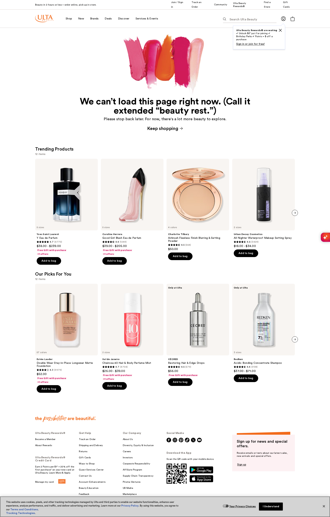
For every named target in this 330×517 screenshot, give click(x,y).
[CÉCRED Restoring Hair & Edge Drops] (198, 330)
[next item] (295, 213)
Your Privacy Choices (242, 506)
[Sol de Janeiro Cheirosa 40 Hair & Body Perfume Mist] (132, 332)
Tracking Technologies (20, 513)
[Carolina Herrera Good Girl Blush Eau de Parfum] (132, 207)
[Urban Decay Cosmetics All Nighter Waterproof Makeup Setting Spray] (263, 203)
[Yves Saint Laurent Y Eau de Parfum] (66, 207)
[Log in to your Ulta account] (283, 18)
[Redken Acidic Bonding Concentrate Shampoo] (263, 328)
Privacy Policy (129, 505)
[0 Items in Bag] (292, 19)
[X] (280, 30)
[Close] (324, 506)
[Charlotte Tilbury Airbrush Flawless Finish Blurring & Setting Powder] (198, 205)
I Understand (271, 506)
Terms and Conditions (24, 509)
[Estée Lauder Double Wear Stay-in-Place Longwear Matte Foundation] (66, 334)
